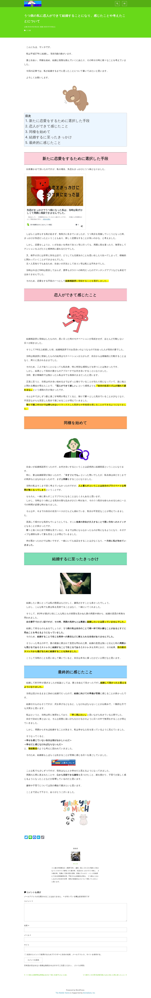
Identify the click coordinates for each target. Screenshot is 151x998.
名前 (26, 925)
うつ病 (28, 30)
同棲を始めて (39, 132)
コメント (28, 901)
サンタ (75, 864)
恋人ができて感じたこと (48, 126)
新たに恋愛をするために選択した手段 (59, 121)
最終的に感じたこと (45, 143)
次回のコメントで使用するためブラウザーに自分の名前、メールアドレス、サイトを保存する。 (64, 954)
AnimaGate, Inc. (89, 993)
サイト (26, 945)
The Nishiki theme (63, 993)
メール (27, 935)
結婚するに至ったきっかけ (50, 137)
